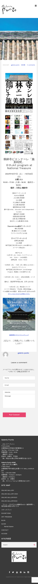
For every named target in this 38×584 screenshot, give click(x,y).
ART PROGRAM (6, 517)
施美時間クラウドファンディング (19, 335)
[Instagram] (28, 572)
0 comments (31, 65)
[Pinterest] (20, 572)
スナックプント (6, 510)
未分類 (23, 65)
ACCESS (4, 533)
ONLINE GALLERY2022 (9, 501)
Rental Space (8, 526)
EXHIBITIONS (6, 513)
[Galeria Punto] (8, 9)
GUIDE (3, 524)
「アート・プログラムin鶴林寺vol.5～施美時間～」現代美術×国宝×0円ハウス (18, 505)
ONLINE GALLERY (7, 490)
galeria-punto (15, 65)
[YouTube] (17, 572)
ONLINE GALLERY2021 (9, 497)
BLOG (3, 520)
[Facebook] (9, 572)
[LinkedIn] (24, 572)
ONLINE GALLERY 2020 (9, 494)
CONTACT (4, 530)
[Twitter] (13, 572)
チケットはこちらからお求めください (19, 294)
